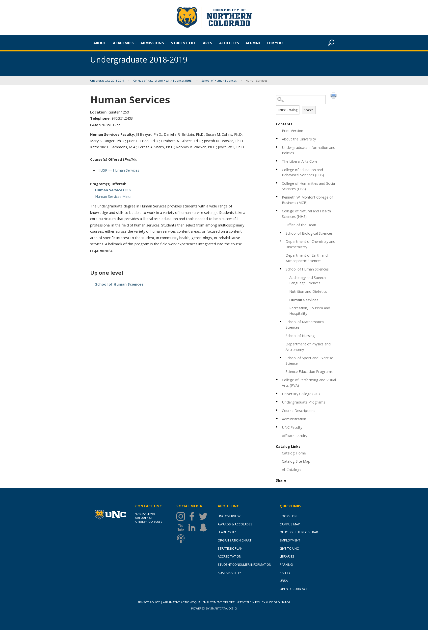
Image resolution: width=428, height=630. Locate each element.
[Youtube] (181, 527)
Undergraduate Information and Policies (308, 150)
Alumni (252, 42)
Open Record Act (294, 588)
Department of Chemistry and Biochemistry (310, 244)
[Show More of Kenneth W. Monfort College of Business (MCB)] (277, 197)
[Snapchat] (204, 527)
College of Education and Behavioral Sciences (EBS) (303, 172)
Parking (286, 564)
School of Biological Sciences (309, 233)
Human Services (304, 299)
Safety (285, 572)
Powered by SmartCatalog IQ (214, 608)
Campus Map (290, 524)
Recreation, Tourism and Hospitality (309, 310)
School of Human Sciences (219, 80)
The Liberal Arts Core (299, 161)
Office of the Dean (301, 224)
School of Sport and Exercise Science (309, 360)
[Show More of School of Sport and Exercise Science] (281, 357)
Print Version (292, 130)
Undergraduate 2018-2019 (107, 80)
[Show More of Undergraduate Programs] (277, 402)
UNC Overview (229, 516)
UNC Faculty (292, 427)
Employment (290, 540)
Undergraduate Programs (303, 402)
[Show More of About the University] (277, 138)
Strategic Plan (230, 548)
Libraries (287, 556)
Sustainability (229, 572)
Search (308, 110)
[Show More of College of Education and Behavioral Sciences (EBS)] (277, 169)
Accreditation (229, 556)
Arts (207, 42)
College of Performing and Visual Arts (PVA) (309, 382)
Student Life (183, 42)
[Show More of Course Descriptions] (277, 410)
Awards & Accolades (235, 524)
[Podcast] (181, 538)
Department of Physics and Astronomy (308, 346)
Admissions (152, 42)
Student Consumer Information (244, 564)
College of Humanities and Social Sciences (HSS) (309, 186)
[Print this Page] (334, 96)
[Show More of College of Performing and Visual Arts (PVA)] (277, 379)
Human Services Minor (113, 196)
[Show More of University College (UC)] (277, 393)
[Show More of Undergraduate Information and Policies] (277, 147)
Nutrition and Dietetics (308, 291)
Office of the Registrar (299, 532)
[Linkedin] (193, 527)
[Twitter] (204, 516)
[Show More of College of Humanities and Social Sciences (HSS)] (277, 183)
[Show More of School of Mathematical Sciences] (281, 321)
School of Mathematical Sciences (305, 324)
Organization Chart (234, 540)
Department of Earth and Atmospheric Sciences (307, 258)
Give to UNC (289, 548)
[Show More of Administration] (277, 418)
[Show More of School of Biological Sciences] (281, 233)
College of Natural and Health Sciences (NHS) (162, 80)
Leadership (227, 532)
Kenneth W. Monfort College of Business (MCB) (307, 200)
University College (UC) (301, 393)
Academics (123, 42)
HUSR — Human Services (118, 170)
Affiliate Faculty (294, 435)
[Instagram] (181, 516)
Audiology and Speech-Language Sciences (308, 280)
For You (275, 42)
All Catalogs (291, 469)
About (99, 42)
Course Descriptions (298, 410)
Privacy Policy (148, 602)
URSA (284, 580)
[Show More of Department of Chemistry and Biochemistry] (281, 241)
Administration (294, 418)
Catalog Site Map (296, 461)
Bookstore (289, 516)
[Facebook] (193, 516)
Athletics (229, 42)
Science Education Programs (309, 371)
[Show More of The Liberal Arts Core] (277, 161)
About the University (299, 138)
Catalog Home (294, 452)
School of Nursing (300, 335)
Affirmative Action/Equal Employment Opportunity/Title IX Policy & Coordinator (227, 602)
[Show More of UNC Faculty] (277, 427)
